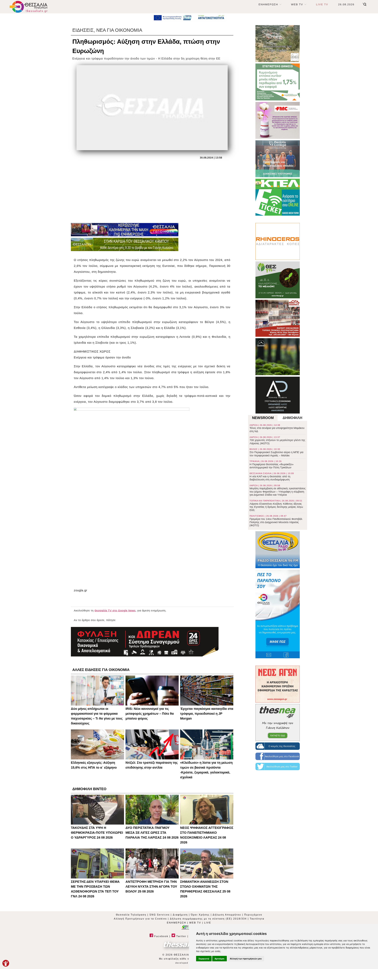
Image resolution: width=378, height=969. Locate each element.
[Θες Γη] (277, 279)
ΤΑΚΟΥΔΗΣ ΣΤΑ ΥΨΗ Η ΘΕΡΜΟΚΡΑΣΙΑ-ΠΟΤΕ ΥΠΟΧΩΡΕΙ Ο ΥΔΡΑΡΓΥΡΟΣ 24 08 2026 (97, 832)
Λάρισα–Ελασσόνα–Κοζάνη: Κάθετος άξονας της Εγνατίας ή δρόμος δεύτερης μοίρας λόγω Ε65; (276, 505)
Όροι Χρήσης (200, 914)
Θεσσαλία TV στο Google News (115, 610)
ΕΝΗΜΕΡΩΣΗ (268, 4)
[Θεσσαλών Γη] (124, 244)
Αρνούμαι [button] (219, 958)
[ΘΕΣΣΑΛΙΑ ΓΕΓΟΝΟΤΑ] (124, 229)
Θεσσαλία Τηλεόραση (131, 914)
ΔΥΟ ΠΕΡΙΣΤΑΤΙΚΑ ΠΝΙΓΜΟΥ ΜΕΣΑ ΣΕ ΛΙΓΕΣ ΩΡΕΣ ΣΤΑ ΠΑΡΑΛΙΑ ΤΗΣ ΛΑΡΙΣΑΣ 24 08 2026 (152, 832)
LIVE (207, 922)
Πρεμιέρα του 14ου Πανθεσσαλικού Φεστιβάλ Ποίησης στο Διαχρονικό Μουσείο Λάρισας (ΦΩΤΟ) (276, 521)
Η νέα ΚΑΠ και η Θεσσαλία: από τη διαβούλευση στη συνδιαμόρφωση (272, 476)
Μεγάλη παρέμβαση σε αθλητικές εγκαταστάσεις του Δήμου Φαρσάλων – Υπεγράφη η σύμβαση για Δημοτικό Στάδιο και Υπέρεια (278, 490)
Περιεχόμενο (253, 914)
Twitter (180, 936)
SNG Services (159, 914)
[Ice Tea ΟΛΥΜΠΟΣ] (277, 356)
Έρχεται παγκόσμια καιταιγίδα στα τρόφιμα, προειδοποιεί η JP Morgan (206, 713)
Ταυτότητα (257, 918)
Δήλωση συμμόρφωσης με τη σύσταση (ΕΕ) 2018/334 (208, 918)
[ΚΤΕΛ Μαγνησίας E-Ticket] (277, 197)
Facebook (160, 936)
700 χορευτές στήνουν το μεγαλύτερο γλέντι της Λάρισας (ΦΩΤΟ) (277, 440)
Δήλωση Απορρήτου (227, 914)
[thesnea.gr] (277, 722)
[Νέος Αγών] (277, 684)
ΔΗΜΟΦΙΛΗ (292, 418)
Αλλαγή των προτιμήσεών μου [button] (246, 958)
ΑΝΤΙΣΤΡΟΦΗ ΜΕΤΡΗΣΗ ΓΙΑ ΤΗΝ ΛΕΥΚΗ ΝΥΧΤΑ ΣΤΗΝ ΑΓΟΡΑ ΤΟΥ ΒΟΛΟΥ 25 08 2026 (151, 886)
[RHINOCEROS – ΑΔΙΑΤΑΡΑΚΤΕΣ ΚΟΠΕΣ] (277, 241)
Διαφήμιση (180, 914)
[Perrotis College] (277, 158)
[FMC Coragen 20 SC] (277, 120)
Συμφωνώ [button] (203, 958)
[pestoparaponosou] (277, 614)
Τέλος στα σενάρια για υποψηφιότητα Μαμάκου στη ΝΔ (277, 428)
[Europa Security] (145, 641)
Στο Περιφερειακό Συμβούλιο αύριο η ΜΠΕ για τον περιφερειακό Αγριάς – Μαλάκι (276, 452)
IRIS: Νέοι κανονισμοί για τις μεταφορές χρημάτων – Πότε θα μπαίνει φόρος (150, 713)
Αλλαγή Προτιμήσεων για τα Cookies (140, 918)
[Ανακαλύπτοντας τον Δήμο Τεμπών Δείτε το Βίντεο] (277, 43)
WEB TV (297, 4)
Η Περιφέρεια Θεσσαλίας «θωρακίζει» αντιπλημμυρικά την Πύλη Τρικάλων (272, 464)
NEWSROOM (263, 418)
